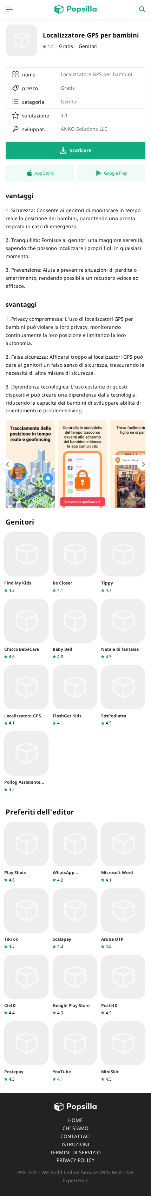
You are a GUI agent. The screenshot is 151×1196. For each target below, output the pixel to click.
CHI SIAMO (75, 1128)
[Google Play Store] (75, 985)
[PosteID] (123, 985)
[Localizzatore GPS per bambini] (26, 695)
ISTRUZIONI (75, 1144)
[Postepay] (26, 1051)
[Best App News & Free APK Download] (75, 9)
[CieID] (26, 985)
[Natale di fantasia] (123, 629)
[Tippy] (123, 562)
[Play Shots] (26, 852)
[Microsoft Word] (123, 852)
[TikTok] (26, 918)
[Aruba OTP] (123, 918)
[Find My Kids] (26, 562)
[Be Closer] (75, 562)
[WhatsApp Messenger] (75, 852)
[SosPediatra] (123, 695)
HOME (75, 1120)
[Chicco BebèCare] (26, 629)
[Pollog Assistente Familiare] (26, 761)
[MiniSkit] (123, 1051)
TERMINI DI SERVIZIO (75, 1152)
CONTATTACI (75, 1136)
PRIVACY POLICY (75, 1160)
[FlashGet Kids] (75, 695)
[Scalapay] (75, 918)
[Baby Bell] (75, 629)
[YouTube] (75, 1051)
